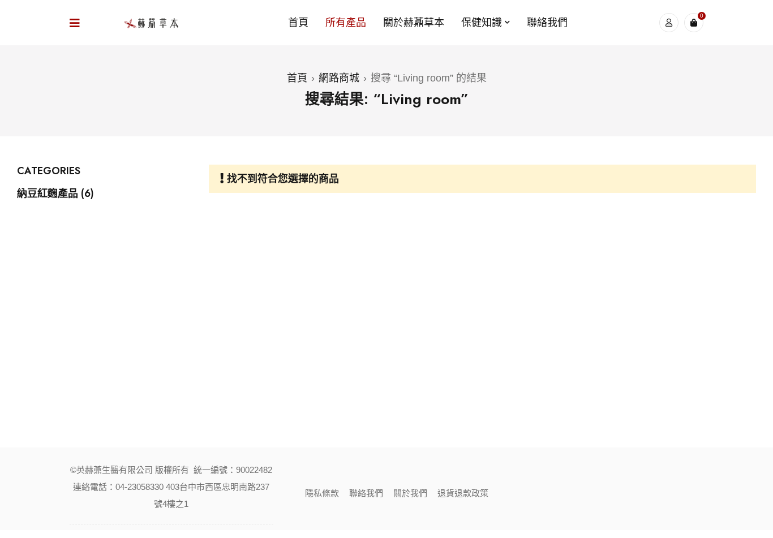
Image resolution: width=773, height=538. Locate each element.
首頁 (297, 78)
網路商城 (339, 78)
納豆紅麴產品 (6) (55, 193)
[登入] (668, 22)
